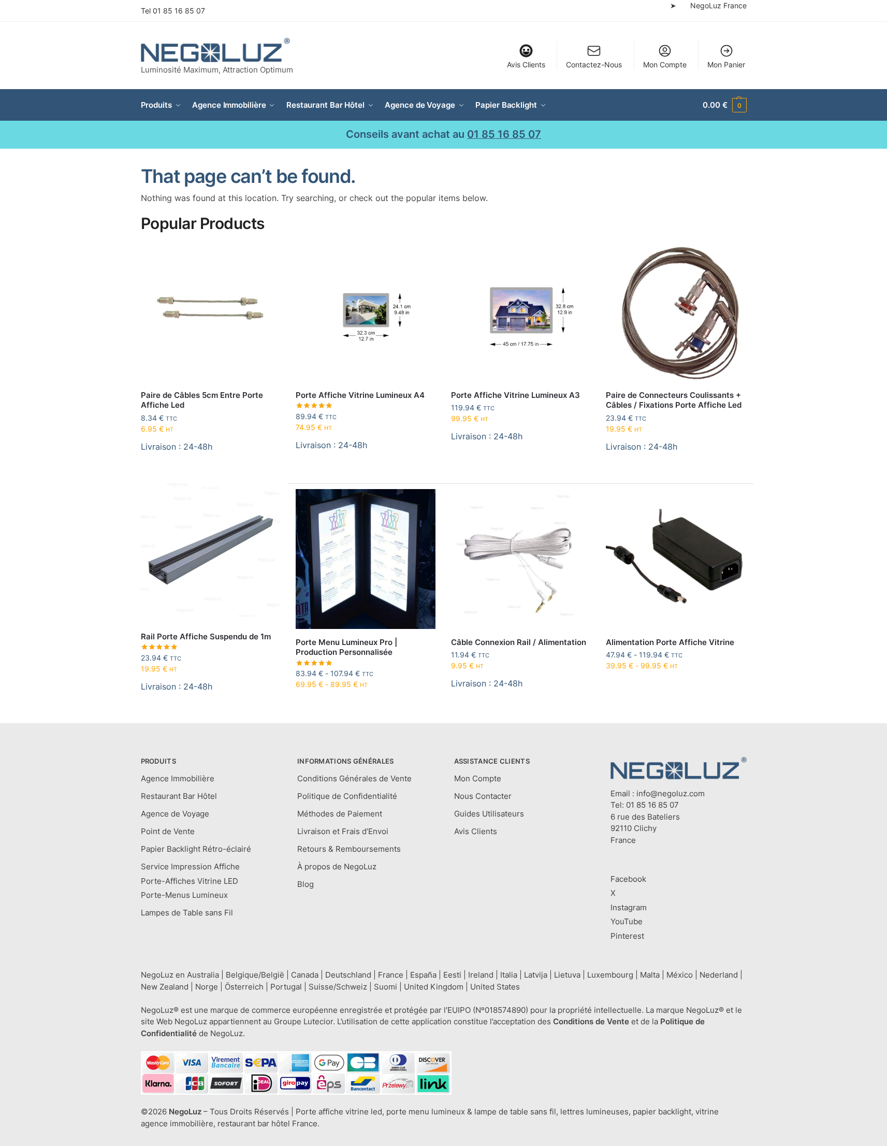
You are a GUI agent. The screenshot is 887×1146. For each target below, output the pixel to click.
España (423, 975)
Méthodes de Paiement (339, 814)
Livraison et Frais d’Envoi (342, 831)
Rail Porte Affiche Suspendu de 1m (206, 636)
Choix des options (365, 705)
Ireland (480, 975)
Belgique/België (255, 975)
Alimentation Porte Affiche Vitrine (670, 642)
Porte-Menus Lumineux (184, 895)
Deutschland (348, 975)
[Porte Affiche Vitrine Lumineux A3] (521, 312)
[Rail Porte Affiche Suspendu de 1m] (211, 553)
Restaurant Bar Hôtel (179, 796)
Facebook (628, 879)
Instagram (628, 907)
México (679, 975)
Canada (304, 975)
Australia (203, 975)
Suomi (385, 987)
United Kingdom (433, 987)
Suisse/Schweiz (338, 987)
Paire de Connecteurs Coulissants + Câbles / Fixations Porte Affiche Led (673, 400)
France (390, 975)
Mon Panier (726, 64)
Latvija (535, 975)
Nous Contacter (483, 796)
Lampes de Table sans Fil (187, 913)
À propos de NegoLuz (336, 866)
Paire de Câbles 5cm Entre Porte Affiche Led (202, 400)
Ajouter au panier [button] (210, 472)
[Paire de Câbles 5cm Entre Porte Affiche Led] (211, 312)
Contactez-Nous (594, 64)
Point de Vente (168, 831)
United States (495, 987)
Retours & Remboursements (349, 849)
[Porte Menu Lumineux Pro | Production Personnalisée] (365, 559)
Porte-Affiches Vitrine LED (189, 881)
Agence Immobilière (177, 778)
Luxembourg (610, 975)
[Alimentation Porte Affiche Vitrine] (676, 559)
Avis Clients (526, 64)
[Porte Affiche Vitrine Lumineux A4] (365, 312)
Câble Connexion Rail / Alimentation (518, 642)
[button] (724, 105)
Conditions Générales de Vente (354, 778)
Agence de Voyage (175, 814)
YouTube (626, 921)
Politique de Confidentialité (347, 796)
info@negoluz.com (670, 793)
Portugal (286, 987)
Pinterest (627, 936)
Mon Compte (665, 64)
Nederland (719, 975)
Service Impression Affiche (190, 866)
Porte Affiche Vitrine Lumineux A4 (360, 395)
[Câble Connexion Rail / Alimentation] (521, 559)
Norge (206, 987)
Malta (650, 975)
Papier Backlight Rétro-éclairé (196, 849)
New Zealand (164, 987)
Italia (508, 975)
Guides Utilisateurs (489, 814)
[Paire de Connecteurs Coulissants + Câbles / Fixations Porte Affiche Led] (676, 312)
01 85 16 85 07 (179, 10)
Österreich (244, 987)
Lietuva (567, 975)
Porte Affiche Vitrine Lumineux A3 (515, 395)
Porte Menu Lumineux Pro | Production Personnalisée (346, 647)
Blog (305, 884)
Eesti (452, 975)
